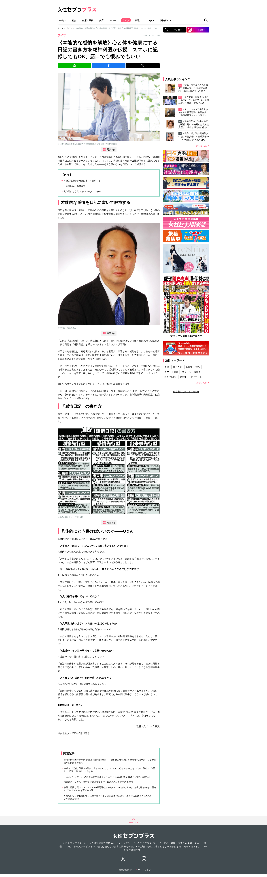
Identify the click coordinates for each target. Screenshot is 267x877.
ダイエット (196, 377)
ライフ (126, 20)
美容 (101, 20)
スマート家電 (171, 372)
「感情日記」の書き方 (74, 186)
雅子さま (177, 367)
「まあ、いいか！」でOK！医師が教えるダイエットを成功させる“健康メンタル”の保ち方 (107, 776)
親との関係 (170, 377)
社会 (74, 20)
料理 (137, 20)
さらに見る (201, 146)
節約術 (183, 377)
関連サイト (166, 20)
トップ (60, 28)
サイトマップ (144, 870)
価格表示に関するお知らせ (186, 391)
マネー (113, 20)
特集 (61, 20)
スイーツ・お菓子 (191, 372)
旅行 (197, 367)
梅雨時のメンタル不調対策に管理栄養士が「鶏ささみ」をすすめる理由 (98, 782)
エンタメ (150, 20)
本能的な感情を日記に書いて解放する (82, 180)
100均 (189, 367)
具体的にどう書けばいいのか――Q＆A (82, 191)
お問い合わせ (125, 870)
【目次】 (66, 174)
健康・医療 (87, 20)
